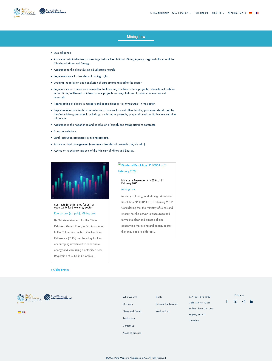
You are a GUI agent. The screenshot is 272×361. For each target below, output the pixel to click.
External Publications (167, 304)
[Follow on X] (235, 301)
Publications (202, 13)
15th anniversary (159, 13)
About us (216, 13)
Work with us (163, 311)
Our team (128, 304)
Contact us (128, 326)
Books (159, 297)
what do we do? (180, 13)
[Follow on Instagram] (243, 301)
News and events (237, 13)
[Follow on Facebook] (227, 301)
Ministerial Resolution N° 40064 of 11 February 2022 (142, 182)
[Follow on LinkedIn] (251, 301)
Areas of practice (132, 333)
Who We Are (130, 297)
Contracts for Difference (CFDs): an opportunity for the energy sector (74, 206)
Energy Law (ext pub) (67, 213)
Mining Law (89, 213)
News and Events (132, 311)
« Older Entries (60, 270)
